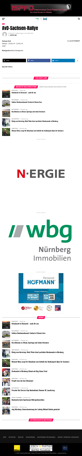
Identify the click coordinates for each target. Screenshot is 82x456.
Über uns (21, 437)
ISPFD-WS (13, 35)
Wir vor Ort (12, 437)
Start (4, 437)
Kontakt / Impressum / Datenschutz (68, 437)
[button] (14, 60)
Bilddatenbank (30, 437)
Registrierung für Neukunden (46, 437)
